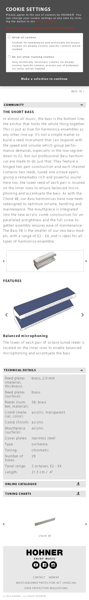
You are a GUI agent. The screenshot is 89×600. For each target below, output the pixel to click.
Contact (39, 577)
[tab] (44, 105)
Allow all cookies (24, 37)
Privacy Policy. (46, 21)
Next (82, 314)
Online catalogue (21, 484)
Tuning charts (18, 494)
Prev (6, 314)
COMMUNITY (14, 105)
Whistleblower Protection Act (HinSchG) (46, 582)
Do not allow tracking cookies (33, 57)
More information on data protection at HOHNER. (41, 28)
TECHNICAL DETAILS (20, 370)
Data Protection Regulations (46, 588)
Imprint (54, 577)
